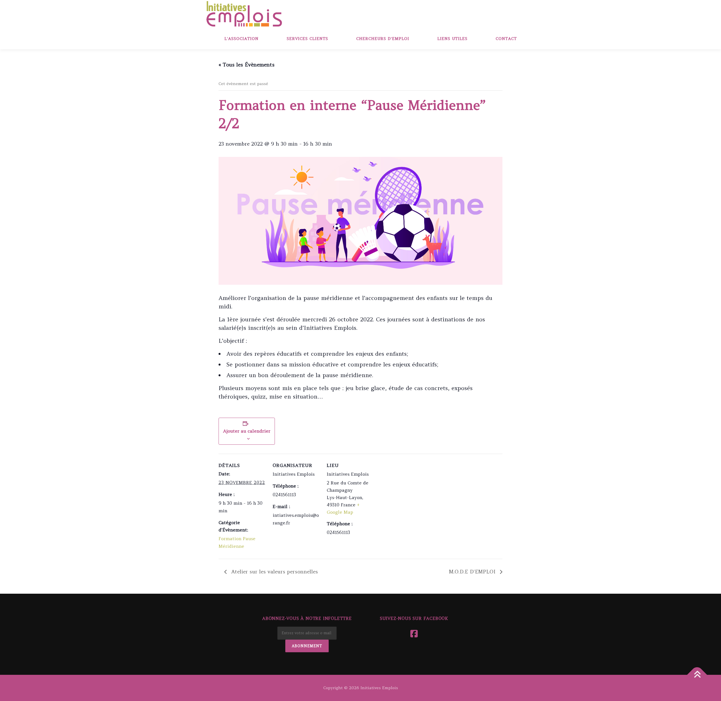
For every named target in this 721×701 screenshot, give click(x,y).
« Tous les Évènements (247, 64)
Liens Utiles (452, 38)
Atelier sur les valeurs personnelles (274, 571)
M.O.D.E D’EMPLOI (473, 571)
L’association (241, 38)
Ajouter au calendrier (246, 431)
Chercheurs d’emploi (382, 38)
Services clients (307, 38)
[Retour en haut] (697, 675)
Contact (506, 38)
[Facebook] (414, 633)
